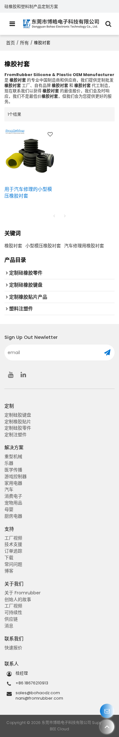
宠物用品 (13, 503)
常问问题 (13, 564)
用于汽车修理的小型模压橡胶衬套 (28, 192)
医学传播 (13, 470)
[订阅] (107, 352)
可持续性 (13, 612)
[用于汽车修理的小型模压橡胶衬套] (30, 154)
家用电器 (13, 483)
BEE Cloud (59, 729)
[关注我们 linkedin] (23, 374)
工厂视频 (13, 538)
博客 (8, 571)
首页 (10, 43)
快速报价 (13, 647)
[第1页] (54, 216)
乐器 (8, 463)
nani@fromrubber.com (39, 698)
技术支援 (13, 544)
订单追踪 (13, 551)
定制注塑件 (15, 434)
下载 (8, 557)
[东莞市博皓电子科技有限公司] (61, 24)
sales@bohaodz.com (38, 692)
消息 (8, 626)
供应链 (11, 619)
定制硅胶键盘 (17, 415)
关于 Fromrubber (22, 593)
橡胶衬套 (13, 245)
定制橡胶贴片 (17, 421)
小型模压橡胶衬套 (43, 245)
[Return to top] (107, 727)
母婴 (8, 509)
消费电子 (13, 496)
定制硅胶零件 (17, 428)
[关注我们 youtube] (10, 374)
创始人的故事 (17, 599)
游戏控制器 (15, 476)
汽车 (8, 489)
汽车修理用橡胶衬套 (84, 245)
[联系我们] (107, 711)
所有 (24, 43)
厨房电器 (13, 516)
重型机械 (13, 456)
